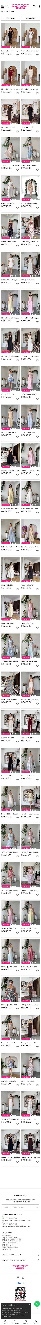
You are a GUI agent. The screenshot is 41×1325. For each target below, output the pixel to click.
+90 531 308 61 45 (9, 1218)
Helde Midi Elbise (7, 738)
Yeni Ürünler (6, 1236)
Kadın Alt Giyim (7, 1249)
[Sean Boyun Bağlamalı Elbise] (30, 684)
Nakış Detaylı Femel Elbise (10, 547)
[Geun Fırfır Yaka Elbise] (30, 646)
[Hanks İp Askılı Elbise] (10, 1065)
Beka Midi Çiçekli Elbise (30, 242)
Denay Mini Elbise (7, 394)
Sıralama (11, 18)
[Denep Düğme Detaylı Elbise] (10, 798)
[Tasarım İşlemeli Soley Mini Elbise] (30, 188)
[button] (10, 47)
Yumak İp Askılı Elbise (9, 928)
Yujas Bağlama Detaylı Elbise (30, 814)
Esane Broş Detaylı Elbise (10, 1157)
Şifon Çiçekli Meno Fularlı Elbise (30, 547)
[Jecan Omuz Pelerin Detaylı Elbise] (10, 1103)
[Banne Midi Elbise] (10, 188)
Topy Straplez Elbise (28, 1119)
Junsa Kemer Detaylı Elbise (30, 165)
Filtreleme (31, 18)
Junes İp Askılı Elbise (28, 776)
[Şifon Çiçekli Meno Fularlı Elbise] (30, 531)
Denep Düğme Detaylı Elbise (10, 814)
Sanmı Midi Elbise (27, 1081)
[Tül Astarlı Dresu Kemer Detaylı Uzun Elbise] (10, 646)
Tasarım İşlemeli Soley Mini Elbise (30, 203)
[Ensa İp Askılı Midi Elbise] (30, 989)
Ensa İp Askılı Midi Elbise (29, 1005)
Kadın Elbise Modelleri (10, 1237)
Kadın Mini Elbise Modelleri (11, 1241)
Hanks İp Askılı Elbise (8, 1081)
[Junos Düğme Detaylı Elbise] (10, 149)
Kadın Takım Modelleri (10, 1242)
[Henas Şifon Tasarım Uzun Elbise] (30, 874)
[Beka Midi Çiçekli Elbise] (30, 226)
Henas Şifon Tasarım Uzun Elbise (30, 890)
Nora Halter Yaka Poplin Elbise (10, 470)
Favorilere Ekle (17, 55)
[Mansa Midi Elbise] (10, 111)
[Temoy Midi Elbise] (30, 264)
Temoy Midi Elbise (27, 280)
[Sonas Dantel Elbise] (10, 226)
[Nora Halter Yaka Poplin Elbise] (10, 455)
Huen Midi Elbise (7, 585)
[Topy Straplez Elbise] (30, 1103)
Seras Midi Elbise (27, 738)
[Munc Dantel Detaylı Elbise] (30, 378)
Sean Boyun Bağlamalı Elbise (30, 699)
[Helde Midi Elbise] (10, 722)
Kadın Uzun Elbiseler (9, 1246)
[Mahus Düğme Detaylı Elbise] (10, 302)
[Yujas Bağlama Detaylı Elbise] (30, 798)
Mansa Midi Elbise (7, 127)
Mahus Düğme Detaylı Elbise (10, 318)
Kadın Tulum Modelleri (10, 1248)
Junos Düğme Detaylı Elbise (10, 165)
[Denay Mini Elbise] (10, 378)
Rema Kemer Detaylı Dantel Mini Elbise (10, 280)
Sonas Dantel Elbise (8, 242)
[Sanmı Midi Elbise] (30, 1065)
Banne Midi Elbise (7, 203)
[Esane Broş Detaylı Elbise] (10, 1142)
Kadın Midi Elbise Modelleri (11, 1239)
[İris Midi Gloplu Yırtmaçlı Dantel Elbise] (10, 35)
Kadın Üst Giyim (7, 1244)
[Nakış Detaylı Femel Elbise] (10, 531)
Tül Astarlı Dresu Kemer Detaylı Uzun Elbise (10, 661)
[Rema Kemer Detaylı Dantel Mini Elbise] (10, 264)
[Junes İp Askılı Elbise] (30, 760)
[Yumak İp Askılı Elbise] (10, 913)
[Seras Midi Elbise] (30, 722)
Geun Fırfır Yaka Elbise (29, 661)
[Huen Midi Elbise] (10, 569)
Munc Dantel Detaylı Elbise (30, 394)
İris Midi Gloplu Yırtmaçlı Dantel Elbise (10, 51)
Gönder (37, 1207)
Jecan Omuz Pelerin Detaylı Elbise (10, 1119)
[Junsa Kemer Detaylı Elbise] (30, 149)
